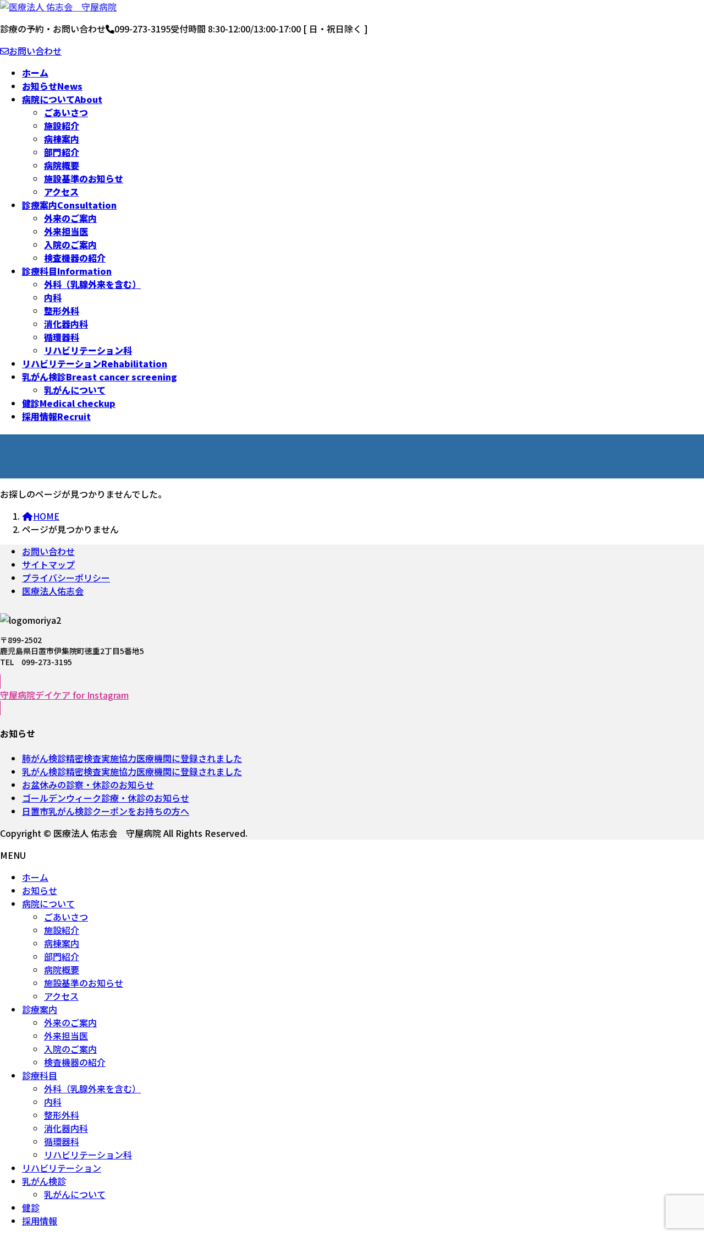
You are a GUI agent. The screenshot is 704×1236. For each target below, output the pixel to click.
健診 (31, 1207)
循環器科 (61, 337)
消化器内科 (66, 323)
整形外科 (61, 310)
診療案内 (39, 1009)
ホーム (35, 877)
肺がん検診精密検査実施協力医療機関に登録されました (132, 758)
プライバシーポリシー (66, 577)
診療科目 (39, 1075)
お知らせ (39, 890)
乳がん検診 (44, 1181)
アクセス (61, 191)
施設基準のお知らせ (83, 178)
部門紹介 (61, 152)
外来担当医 (66, 231)
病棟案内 (61, 138)
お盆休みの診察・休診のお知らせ (88, 784)
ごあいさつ (66, 112)
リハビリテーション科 (88, 350)
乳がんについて (75, 389)
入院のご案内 (70, 244)
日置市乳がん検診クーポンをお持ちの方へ (105, 811)
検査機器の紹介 (75, 257)
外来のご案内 (70, 218)
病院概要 (61, 165)
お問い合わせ (35, 50)
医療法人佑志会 (53, 590)
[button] (352, 694)
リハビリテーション (61, 1167)
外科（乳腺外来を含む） (92, 284)
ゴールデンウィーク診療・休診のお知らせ (105, 797)
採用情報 (39, 1220)
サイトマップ (48, 564)
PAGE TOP (682, 1216)
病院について (48, 903)
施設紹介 (61, 125)
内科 (53, 297)
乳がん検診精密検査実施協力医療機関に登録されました (132, 771)
